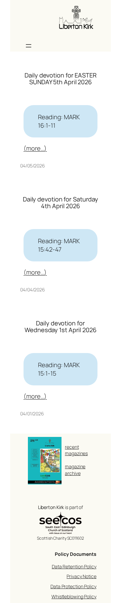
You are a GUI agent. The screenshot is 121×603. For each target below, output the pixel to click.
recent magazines (76, 450)
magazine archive (75, 469)
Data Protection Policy (73, 586)
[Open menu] (29, 46)
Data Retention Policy (74, 566)
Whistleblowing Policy (73, 596)
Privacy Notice (81, 576)
